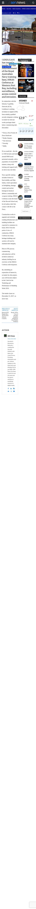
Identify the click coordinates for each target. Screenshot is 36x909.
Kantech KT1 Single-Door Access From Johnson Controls (5, 315)
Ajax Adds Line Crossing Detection (28, 178)
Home (3, 8)
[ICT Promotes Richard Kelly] (20, 145)
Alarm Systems (16, 8)
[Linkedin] (11, 388)
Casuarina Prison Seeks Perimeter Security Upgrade (29, 168)
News (19, 63)
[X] (11, 391)
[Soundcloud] (8, 391)
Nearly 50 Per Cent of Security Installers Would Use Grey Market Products (14, 317)
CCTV (25, 184)
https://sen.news (12, 338)
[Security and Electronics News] (18, 2)
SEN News (11, 336)
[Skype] (14, 388)
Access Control (29, 143)
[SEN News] (5, 363)
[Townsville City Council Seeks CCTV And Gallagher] (20, 197)
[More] (10, 326)
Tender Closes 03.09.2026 (28, 207)
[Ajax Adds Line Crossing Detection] (20, 176)
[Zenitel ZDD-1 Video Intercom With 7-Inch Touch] (20, 153)
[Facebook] (8, 388)
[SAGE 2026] (26, 85)
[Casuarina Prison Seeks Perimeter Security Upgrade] (20, 165)
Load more (25, 211)
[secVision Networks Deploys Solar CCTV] (20, 186)
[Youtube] (14, 391)
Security (9, 8)
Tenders (27, 164)
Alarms (26, 174)
